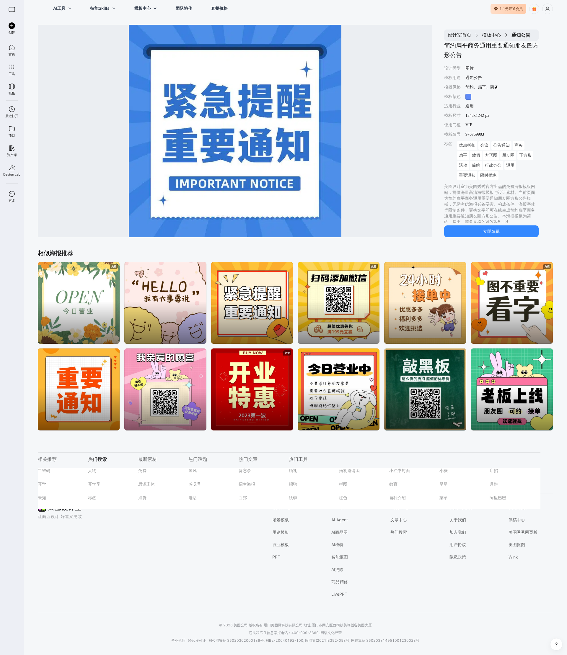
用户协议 (457, 544)
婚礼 (293, 470)
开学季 (94, 484)
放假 (476, 155)
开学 (42, 484)
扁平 (463, 155)
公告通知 (501, 145)
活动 (463, 165)
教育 (393, 484)
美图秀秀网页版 (523, 532)
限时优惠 (488, 175)
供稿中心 (517, 519)
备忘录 (245, 470)
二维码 (44, 470)
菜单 (443, 497)
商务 (518, 145)
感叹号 (194, 484)
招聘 (293, 484)
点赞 (142, 497)
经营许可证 (197, 640)
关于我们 (457, 519)
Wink (513, 556)
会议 (484, 145)
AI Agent (339, 519)
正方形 (525, 155)
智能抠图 (339, 556)
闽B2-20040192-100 (284, 640)
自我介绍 (397, 497)
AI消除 (337, 569)
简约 (476, 165)
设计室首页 (459, 35)
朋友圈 (508, 155)
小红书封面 (399, 470)
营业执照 (178, 640)
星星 (443, 484)
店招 (494, 470)
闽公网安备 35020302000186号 (236, 640)
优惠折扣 (467, 145)
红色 (343, 497)
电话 (192, 497)
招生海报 (247, 484)
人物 (92, 470)
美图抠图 (517, 544)
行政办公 (493, 165)
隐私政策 (457, 556)
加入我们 (457, 532)
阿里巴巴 (498, 497)
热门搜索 (398, 532)
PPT (276, 556)
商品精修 (339, 581)
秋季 (293, 497)
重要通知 (467, 175)
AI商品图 (339, 532)
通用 (510, 165)
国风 (192, 470)
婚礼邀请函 (349, 470)
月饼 (494, 484)
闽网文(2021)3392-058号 (327, 640)
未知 (42, 497)
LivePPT (339, 594)
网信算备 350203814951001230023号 (385, 640)
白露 (243, 497)
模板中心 (491, 35)
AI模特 (337, 544)
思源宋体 (146, 484)
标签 (92, 497)
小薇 (443, 470)
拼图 (343, 484)
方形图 (491, 155)
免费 (142, 470)
